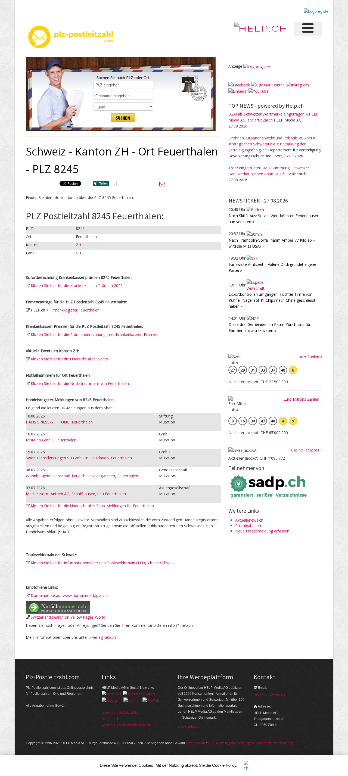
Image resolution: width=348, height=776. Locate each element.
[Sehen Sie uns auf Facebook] (239, 84)
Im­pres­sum (196, 742)
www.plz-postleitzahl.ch (121, 712)
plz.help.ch (110, 718)
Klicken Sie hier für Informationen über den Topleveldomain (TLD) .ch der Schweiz (102, 562)
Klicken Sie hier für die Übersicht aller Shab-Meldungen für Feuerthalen (92, 505)
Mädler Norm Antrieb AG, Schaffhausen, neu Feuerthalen (76, 493)
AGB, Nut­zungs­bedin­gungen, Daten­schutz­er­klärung (250, 742)
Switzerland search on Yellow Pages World (68, 617)
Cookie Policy (224, 765)
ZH (78, 244)
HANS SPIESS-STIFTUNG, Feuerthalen (59, 422)
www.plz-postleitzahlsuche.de (126, 724)
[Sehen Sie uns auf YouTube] (258, 91)
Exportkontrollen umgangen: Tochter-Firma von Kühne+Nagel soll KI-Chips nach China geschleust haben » (272, 300)
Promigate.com (248, 525)
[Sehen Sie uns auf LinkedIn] (237, 91)
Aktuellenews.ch (249, 520)
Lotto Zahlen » (309, 356)
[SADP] (269, 485)
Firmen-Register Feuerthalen (74, 310)
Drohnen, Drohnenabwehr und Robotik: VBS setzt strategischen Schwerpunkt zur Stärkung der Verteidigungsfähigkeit (272, 143)
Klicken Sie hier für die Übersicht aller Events (69, 358)
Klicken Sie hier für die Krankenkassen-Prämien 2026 (76, 285)
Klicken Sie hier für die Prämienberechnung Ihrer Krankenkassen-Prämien (94, 334)
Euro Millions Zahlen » (303, 399)
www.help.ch (188, 726)
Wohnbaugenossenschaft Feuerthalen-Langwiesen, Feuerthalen (82, 475)
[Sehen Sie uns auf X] (268, 84)
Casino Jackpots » (306, 450)
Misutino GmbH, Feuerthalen (51, 439)
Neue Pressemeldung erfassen (262, 531)
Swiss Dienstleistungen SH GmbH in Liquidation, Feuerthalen (79, 457)
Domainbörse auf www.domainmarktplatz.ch (70, 595)
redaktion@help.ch (269, 694)
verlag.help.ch (104, 637)
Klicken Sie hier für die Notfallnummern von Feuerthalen (79, 383)
